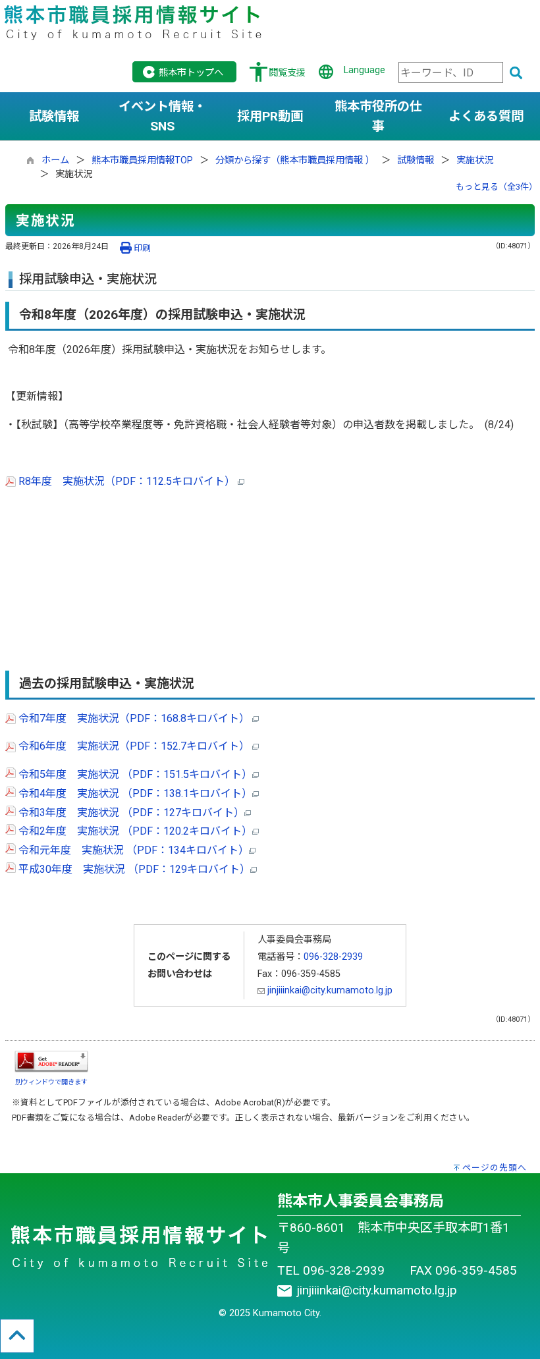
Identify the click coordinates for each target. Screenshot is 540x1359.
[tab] (54, 116)
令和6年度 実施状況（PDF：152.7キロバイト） (134, 746)
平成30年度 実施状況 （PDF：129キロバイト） (133, 869)
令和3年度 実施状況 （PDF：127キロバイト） (130, 812)
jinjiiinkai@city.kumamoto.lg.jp (328, 990)
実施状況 (474, 160)
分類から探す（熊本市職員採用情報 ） (295, 160)
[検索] (516, 74)
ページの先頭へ (494, 1168)
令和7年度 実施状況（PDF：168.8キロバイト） (134, 718)
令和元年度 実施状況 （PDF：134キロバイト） (132, 850)
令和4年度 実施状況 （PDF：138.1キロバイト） (134, 793)
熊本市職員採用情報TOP (142, 160)
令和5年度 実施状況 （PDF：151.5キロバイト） (134, 774)
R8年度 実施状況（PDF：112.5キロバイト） (127, 481)
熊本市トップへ (191, 72)
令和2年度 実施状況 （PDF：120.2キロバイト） (134, 831)
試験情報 (415, 160)
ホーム (55, 160)
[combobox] (450, 72)
